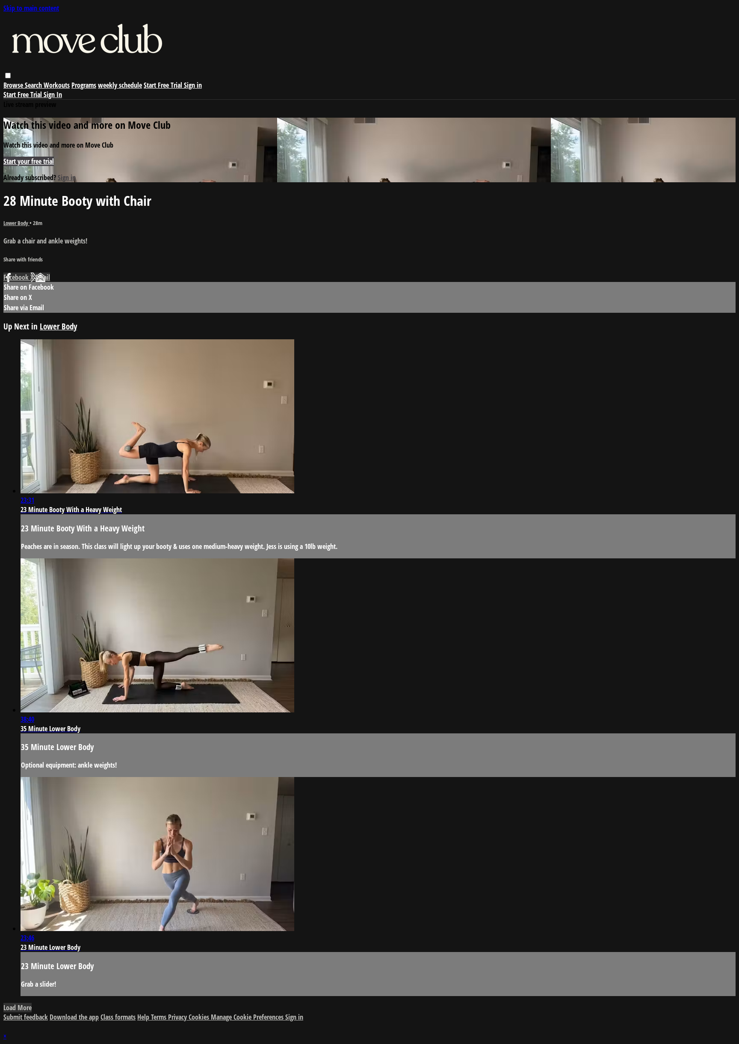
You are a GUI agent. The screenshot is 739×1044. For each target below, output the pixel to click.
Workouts (57, 85)
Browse (14, 85)
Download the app (74, 1017)
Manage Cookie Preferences (248, 1017)
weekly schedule (120, 85)
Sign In (53, 94)
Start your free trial (28, 161)
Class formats (118, 1017)
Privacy (178, 1017)
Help (144, 1017)
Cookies (200, 1017)
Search (34, 85)
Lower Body (16, 223)
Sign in (193, 85)
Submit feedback (25, 1017)
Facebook (16, 277)
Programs (83, 85)
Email (42, 277)
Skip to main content (31, 8)
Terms (159, 1017)
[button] (8, 75)
